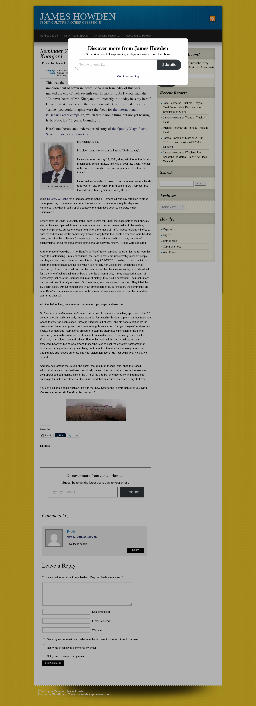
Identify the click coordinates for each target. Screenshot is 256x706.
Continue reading (128, 76)
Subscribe (169, 64)
